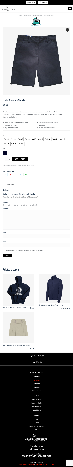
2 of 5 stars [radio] (10, 205)
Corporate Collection (36, 403)
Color (4, 149)
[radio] (6, 139)
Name (4, 232)
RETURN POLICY (39, 462)
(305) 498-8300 (39, 356)
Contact (36, 430)
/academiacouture (37, 446)
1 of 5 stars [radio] (4, 205)
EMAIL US (39, 362)
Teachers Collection (36, 399)
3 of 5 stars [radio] (16, 205)
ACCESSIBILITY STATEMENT (41, 464)
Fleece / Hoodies (36, 391)
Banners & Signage (36, 410)
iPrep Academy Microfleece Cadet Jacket (51, 305)
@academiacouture (38, 449)
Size (4, 135)
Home (36, 419)
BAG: (44, 2)
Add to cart (20, 159)
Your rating (6, 202)
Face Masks (36, 396)
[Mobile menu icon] (70, 8)
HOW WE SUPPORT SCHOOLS (36, 426)
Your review (6, 208)
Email (4, 241)
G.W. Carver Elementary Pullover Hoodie (14, 307)
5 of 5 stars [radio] (34, 205)
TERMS (32, 462)
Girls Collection (36, 384)
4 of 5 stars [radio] (24, 205)
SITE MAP (52, 464)
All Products (36, 377)
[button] (67, 30)
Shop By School (21, 165)
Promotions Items (36, 406)
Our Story (36, 423)
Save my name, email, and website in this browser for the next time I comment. (24, 250)
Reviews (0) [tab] (10, 184)
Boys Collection (36, 387)
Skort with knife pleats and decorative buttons (16, 345)
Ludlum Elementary (12, 165)
